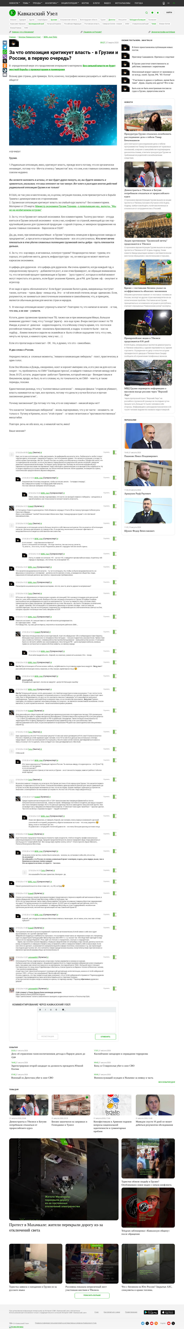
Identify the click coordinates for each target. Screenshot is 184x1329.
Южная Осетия (164, 24)
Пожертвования (131, 1312)
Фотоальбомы (122, 3)
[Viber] (4, 56)
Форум (85, 3)
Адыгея (32, 20)
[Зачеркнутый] (56, 1009)
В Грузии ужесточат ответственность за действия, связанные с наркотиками (150, 65)
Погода (139, 3)
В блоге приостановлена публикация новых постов (152, 48)
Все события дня (167, 1082)
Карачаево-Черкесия (18, 24)
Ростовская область (92, 24)
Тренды (37, 3)
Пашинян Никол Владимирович (141, 456)
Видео (107, 3)
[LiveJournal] (4, 70)
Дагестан (112, 20)
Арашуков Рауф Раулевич (137, 493)
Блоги (96, 3)
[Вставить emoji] (63, 1009)
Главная (12, 37)
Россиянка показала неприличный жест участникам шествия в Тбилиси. (86, 1288)
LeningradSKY (33, 957)
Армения (54, 20)
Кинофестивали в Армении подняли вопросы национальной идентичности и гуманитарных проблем (113, 1126)
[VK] (4, 43)
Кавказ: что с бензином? (23, 32)
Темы (25, 3)
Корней (31, 506)
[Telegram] (4, 47)
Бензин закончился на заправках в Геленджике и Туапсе (69, 1123)
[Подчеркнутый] (50, 1009)
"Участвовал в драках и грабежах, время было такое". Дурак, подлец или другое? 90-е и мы (153, 81)
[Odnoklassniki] (4, 65)
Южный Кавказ (15, 28)
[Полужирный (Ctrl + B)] (40, 1009)
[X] (4, 61)
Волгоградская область (89, 20)
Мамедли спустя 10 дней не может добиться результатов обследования (154, 1123)
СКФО (127, 24)
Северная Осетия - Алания (112, 24)
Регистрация (47, 1036)
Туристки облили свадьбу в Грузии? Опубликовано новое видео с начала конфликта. (146, 1183)
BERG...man (38, 478)
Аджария (22, 20)
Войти (169, 12)
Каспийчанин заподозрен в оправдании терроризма (121, 1053)
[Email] (4, 75)
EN (174, 3)
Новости (13, 3)
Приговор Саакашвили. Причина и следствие (153, 56)
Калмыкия (152, 20)
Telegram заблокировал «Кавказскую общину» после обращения (145, 1232)
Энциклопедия (69, 3)
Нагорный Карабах (54, 24)
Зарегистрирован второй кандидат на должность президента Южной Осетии (47, 1067)
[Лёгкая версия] (164, 3)
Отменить (105, 1037)
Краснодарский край (36, 24)
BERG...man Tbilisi (50, 37)
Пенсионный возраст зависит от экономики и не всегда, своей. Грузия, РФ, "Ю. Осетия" (153, 73)
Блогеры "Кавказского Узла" (30, 37)
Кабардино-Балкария (138, 20)
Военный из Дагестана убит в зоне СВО (32, 1077)
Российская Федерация (72, 24)
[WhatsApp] (4, 52)
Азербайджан (42, 20)
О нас (97, 1312)
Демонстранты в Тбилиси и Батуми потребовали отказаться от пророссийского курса (146, 193)
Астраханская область (68, 20)
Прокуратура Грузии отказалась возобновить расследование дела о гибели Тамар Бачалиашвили (147, 137)
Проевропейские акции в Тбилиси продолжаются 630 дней (142, 339)
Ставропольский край (140, 24)
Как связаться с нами (112, 1312)
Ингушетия (122, 20)
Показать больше (92, 1295)
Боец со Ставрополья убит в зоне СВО (114, 1065)
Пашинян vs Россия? (92, 32)
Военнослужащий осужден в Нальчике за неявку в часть (123, 1077)
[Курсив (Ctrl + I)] (45, 1009)
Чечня (154, 24)
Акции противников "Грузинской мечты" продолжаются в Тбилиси (145, 242)
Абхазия (13, 20)
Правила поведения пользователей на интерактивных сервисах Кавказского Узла (65, 1323)
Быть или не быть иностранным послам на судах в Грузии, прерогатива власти (151, 89)
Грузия (103, 20)
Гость (30, 453)
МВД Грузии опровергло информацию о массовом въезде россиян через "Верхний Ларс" (146, 391)
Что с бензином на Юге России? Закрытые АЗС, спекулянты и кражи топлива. (147, 1288)
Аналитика (51, 3)
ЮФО (26, 28)
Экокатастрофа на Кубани (163, 32)
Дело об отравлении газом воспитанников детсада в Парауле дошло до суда (48, 1055)
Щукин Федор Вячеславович (139, 530)
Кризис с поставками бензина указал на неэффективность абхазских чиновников (145, 289)
